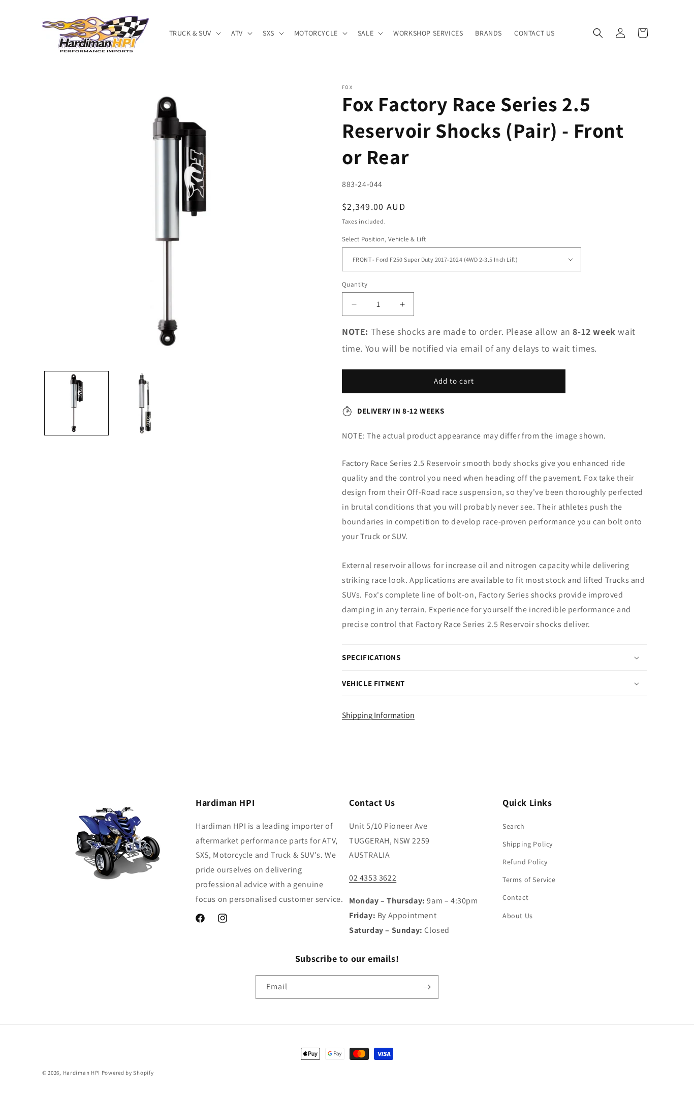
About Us (517, 915)
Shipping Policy (527, 844)
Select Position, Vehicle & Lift (384, 239)
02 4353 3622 (372, 877)
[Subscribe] (427, 987)
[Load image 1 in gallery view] (76, 403)
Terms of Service (529, 879)
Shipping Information (378, 715)
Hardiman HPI (81, 1072)
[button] (194, 33)
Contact (515, 897)
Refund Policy (525, 861)
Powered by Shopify (128, 1072)
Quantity (354, 284)
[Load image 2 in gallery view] (145, 403)
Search (513, 826)
